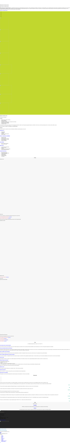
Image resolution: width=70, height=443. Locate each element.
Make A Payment (3, 441)
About (2, 435)
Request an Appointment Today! (3, 10)
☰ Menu (1, 434)
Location (2, 439)
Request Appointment (3, 440)
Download (9, 337)
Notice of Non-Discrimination (3, 430)
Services (2, 436)
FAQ (2, 437)
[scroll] (0, 442)
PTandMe (35, 405)
